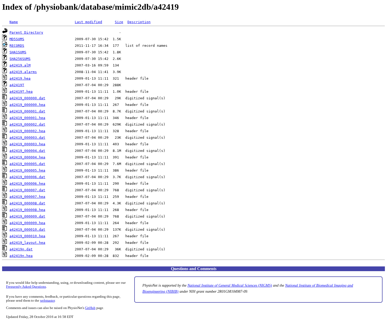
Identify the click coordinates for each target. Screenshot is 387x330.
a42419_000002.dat (27, 124)
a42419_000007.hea (27, 197)
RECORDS (16, 46)
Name (13, 22)
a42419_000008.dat (27, 203)
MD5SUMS (16, 39)
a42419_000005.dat (27, 164)
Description (139, 22)
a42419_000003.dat (27, 138)
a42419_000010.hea (27, 236)
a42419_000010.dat (27, 229)
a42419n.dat (21, 249)
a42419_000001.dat (27, 111)
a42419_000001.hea (27, 118)
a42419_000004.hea (27, 157)
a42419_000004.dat (27, 151)
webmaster (47, 300)
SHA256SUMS (20, 59)
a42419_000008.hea (27, 210)
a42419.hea (20, 78)
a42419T (16, 85)
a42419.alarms (23, 72)
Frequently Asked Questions (26, 286)
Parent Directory (26, 32)
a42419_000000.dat (27, 98)
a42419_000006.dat (27, 177)
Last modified (88, 22)
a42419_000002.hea (27, 131)
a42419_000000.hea (27, 105)
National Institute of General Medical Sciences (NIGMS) (229, 285)
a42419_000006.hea (27, 183)
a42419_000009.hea (27, 223)
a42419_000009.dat (27, 216)
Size (119, 22)
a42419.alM (20, 65)
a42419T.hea (21, 92)
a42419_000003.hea (27, 144)
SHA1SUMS (17, 52)
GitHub (90, 308)
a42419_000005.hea (27, 170)
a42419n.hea (21, 256)
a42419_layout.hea (27, 243)
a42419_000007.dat (27, 190)
